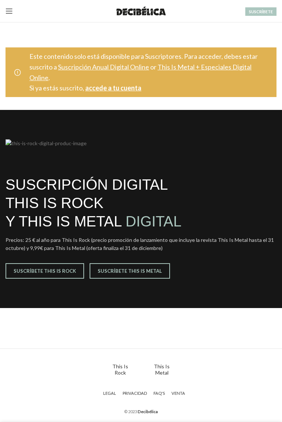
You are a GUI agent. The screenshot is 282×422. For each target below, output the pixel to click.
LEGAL (109, 393)
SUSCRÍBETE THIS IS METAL (130, 271)
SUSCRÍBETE (261, 11)
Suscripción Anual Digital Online (103, 67)
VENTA (178, 393)
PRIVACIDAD (135, 393)
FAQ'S (159, 393)
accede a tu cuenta (113, 88)
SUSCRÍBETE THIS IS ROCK (45, 271)
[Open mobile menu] (9, 11)
